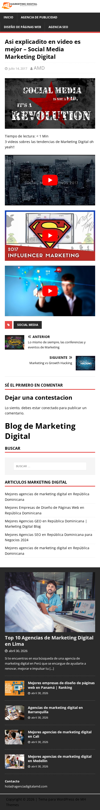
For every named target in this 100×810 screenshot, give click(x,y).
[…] (52, 668)
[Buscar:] (50, 466)
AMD (39, 68)
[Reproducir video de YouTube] (50, 180)
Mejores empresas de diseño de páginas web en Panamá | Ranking (61, 685)
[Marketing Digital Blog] (50, 10)
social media (27, 325)
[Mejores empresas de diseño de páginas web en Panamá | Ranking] (14, 693)
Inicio (8, 17)
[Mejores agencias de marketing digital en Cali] (14, 742)
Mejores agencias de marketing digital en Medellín (60, 758)
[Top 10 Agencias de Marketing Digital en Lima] (50, 629)
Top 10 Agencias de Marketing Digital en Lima (49, 640)
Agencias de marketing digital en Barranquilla (55, 709)
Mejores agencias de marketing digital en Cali (60, 734)
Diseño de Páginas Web (22, 27)
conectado (50, 407)
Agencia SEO (58, 27)
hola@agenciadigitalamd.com (26, 786)
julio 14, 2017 (18, 68)
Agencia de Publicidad (39, 17)
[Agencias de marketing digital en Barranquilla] (14, 717)
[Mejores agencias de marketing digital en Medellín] (14, 766)
